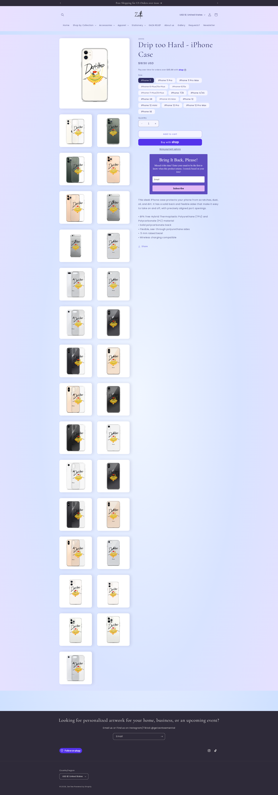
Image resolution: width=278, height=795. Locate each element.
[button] (62, 15)
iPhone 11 (146, 80)
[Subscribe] (162, 736)
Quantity (142, 118)
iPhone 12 (188, 99)
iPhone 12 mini (149, 105)
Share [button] (145, 246)
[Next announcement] (217, 3)
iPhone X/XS (198, 92)
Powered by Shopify (83, 786)
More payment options (170, 149)
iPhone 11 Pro (165, 80)
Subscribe (178, 188)
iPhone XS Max (169, 100)
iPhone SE (146, 111)
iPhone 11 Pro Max (189, 80)
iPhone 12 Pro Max (196, 105)
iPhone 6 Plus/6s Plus (154, 87)
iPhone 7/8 (177, 92)
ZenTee (70, 786)
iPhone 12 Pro (171, 105)
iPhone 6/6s (180, 87)
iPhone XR (146, 99)
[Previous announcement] (60, 3)
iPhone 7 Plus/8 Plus (154, 93)
